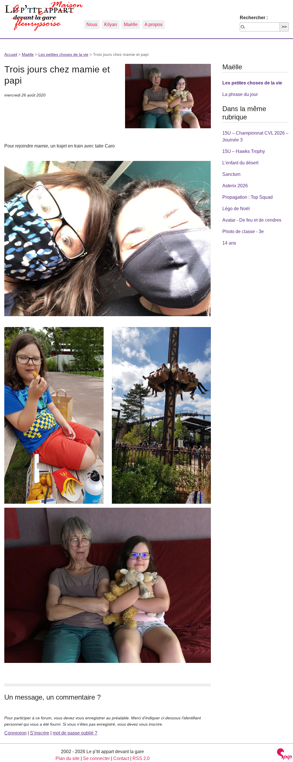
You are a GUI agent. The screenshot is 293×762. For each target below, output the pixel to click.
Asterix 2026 (235, 185)
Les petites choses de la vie (63, 54)
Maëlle (131, 24)
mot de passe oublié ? (75, 733)
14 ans (229, 243)
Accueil (10, 54)
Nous (91, 24)
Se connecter (96, 758)
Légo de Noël (236, 208)
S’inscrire (39, 733)
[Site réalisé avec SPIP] (284, 754)
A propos (153, 24)
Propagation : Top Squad (247, 197)
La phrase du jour (240, 94)
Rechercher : (254, 17)
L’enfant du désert (240, 162)
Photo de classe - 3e (243, 231)
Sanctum (231, 174)
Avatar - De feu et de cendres (251, 220)
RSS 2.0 (141, 758)
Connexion (15, 733)
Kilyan (110, 24)
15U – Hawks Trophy (243, 151)
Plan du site (68, 758)
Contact (121, 758)
